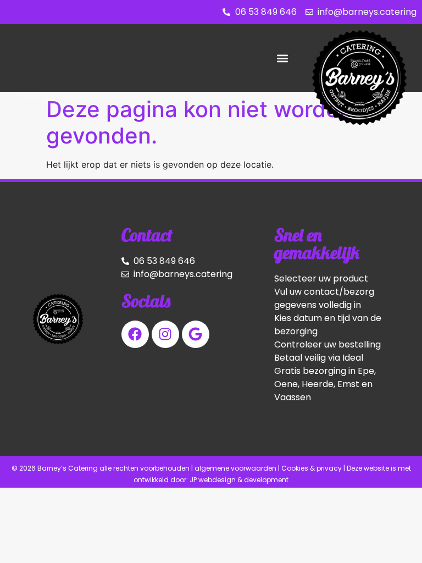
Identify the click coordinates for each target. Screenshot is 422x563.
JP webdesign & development (239, 479)
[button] (282, 58)
